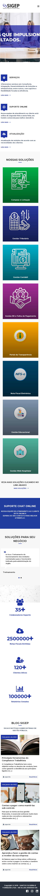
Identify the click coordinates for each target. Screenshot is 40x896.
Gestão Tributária (20, 239)
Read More (33, 777)
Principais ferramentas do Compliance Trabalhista (15, 759)
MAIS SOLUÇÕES (20, 488)
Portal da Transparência (21, 355)
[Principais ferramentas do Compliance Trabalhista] (20, 745)
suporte (7, 777)
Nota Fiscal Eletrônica (21, 393)
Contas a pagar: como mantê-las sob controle (18, 806)
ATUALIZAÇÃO (16, 134)
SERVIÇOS (14, 77)
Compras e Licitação (20, 200)
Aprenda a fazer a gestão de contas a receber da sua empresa (20, 854)
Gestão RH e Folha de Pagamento (20, 316)
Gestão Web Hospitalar (20, 471)
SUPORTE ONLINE (18, 107)
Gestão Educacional (20, 432)
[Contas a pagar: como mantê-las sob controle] (20, 792)
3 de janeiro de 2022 (9, 737)
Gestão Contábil (20, 277)
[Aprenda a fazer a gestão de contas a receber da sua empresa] (20, 840)
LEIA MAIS (4, 95)
